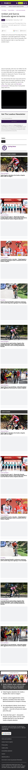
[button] (26, 3)
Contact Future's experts (7, 742)
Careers (3, 753)
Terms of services (17, 125)
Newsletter (24, 30)
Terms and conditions (7, 739)
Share (5, 30)
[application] (14, 99)
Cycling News (10, 20)
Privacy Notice (19, 126)
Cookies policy (5, 748)
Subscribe (20, 3)
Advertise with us (6, 756)
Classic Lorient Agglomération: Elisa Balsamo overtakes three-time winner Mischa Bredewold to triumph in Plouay (14, 699)
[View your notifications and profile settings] (16, 3)
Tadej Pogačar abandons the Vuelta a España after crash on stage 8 (13, 692)
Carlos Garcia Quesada (20, 10)
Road (3, 141)
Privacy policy (5, 745)
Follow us (16, 30)
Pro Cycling (4, 10)
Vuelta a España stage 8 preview (16, 6)
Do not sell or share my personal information (12, 759)
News (3, 20)
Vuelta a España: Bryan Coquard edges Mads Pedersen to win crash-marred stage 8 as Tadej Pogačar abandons (14, 686)
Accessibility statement (7, 750)
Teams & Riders (11, 10)
